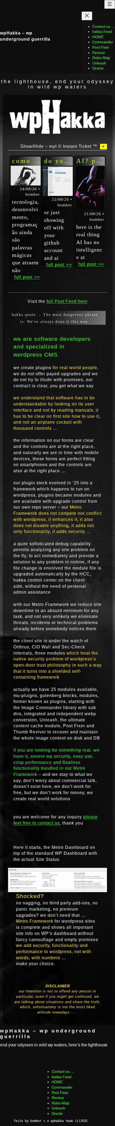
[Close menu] (87, 15)
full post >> (27, 277)
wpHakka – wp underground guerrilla (48, 1033)
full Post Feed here (67, 301)
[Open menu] (109, 4)
